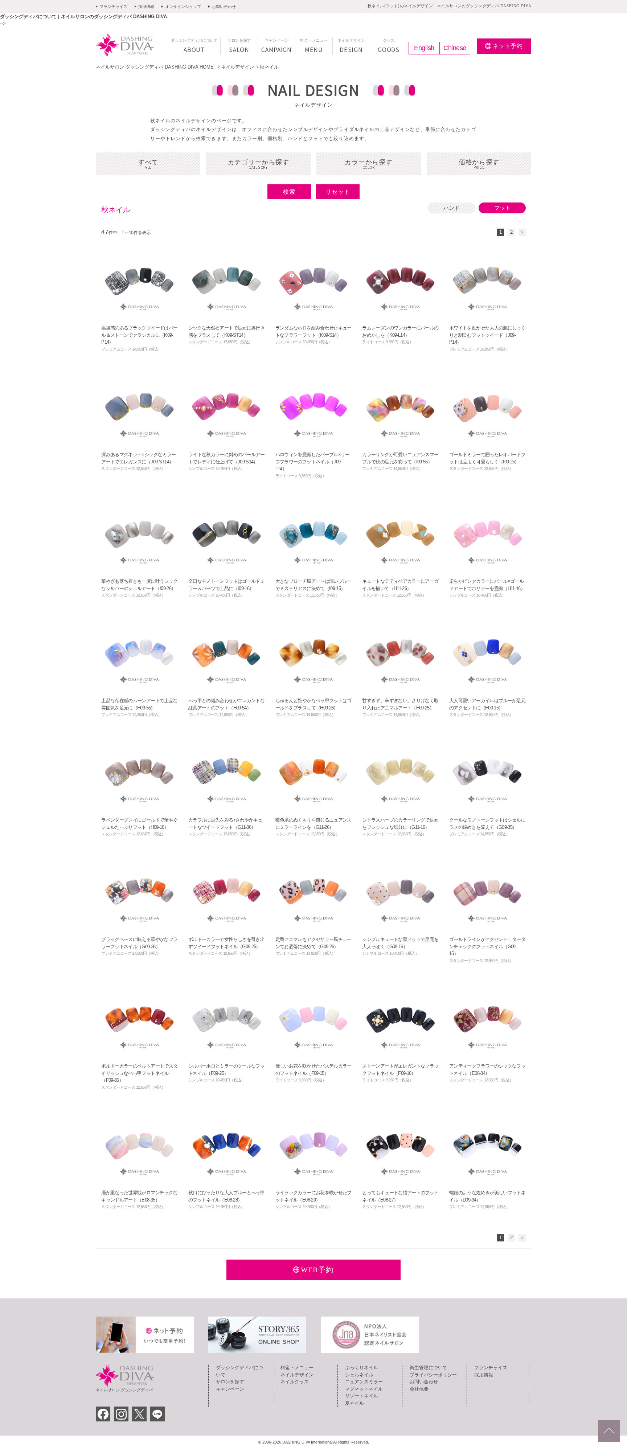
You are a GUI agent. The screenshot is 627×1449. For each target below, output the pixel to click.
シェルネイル (359, 1375)
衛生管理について (428, 1367)
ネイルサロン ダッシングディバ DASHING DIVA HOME (155, 67)
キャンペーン (230, 1389)
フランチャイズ (113, 6)
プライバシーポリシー (433, 1375)
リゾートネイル (361, 1396)
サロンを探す (230, 1381)
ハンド (451, 208)
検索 (289, 192)
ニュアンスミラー (364, 1381)
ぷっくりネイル (361, 1367)
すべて (148, 164)
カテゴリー (258, 164)
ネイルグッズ (294, 1381)
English (424, 48)
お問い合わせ (224, 6)
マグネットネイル (364, 1389)
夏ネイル (354, 1403)
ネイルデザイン (237, 67)
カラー (368, 164)
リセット (337, 192)
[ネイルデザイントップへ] (609, 1431)
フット (502, 208)
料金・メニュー (297, 1367)
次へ (522, 232)
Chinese (454, 48)
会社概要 (419, 1389)
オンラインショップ (183, 6)
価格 (479, 164)
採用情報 (146, 6)
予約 (507, 46)
